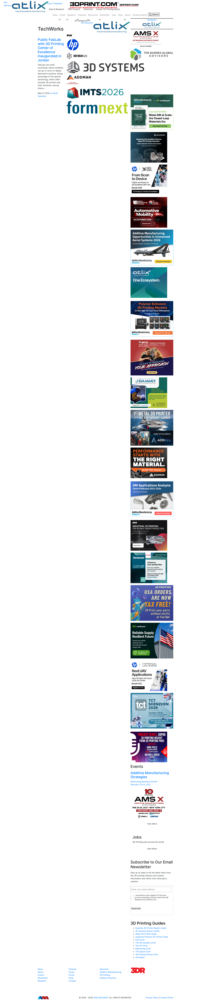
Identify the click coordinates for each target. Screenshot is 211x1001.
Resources (93, 15)
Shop (120, 15)
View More (152, 824)
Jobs (114, 15)
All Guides (140, 957)
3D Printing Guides (148, 923)
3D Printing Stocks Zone (146, 954)
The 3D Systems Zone (145, 942)
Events (41, 975)
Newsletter (105, 15)
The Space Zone (142, 951)
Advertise (88, 9)
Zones (62, 15)
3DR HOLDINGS (101, 997)
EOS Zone (140, 940)
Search (155, 14)
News (55, 15)
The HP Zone (141, 945)
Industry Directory (108, 978)
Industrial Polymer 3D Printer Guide (151, 937)
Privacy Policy (152, 997)
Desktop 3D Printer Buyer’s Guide (150, 928)
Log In (50, 3)
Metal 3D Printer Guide (146, 934)
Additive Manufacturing (110, 972)
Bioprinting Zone (143, 948)
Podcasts (82, 15)
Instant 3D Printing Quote (108, 9)
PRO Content (74, 9)
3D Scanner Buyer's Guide (147, 931)
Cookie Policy (166, 997)
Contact (72, 981)
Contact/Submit (139, 15)
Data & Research (56, 9)
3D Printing (105, 975)
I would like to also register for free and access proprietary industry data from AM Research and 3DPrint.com (151, 897)
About (127, 15)
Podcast (72, 969)
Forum (71, 975)
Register (58, 3)
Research (71, 15)
